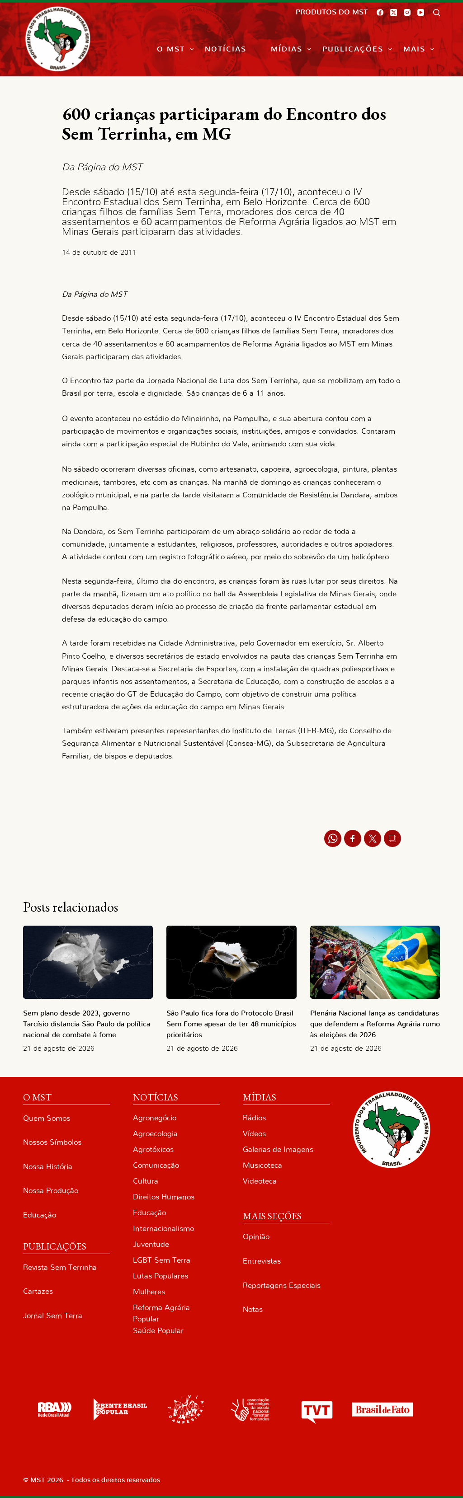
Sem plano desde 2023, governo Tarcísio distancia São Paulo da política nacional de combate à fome (86, 1024)
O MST (171, 49)
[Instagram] (407, 12)
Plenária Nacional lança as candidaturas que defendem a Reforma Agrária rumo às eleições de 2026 (375, 1024)
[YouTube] (420, 12)
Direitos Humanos (163, 1197)
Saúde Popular (158, 1330)
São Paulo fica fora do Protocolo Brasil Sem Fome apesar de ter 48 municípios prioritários (231, 1024)
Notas (253, 1309)
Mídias (286, 49)
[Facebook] (380, 12)
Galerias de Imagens (278, 1149)
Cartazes (38, 1291)
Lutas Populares (160, 1276)
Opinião (256, 1237)
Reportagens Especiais (282, 1285)
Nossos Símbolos (52, 1142)
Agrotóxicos (153, 1149)
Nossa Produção (50, 1190)
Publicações (352, 49)
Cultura (145, 1181)
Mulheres (149, 1292)
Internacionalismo (163, 1228)
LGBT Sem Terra (161, 1260)
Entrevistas (262, 1261)
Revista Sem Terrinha (60, 1267)
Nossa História (47, 1166)
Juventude (151, 1244)
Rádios (254, 1118)
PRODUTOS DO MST (332, 12)
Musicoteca (262, 1165)
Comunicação (156, 1165)
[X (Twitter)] (393, 12)
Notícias (225, 49)
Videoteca (260, 1181)
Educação (39, 1215)
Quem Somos (46, 1118)
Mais (414, 49)
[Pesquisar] (436, 12)
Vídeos (254, 1134)
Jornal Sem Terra (52, 1316)
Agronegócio (154, 1118)
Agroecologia (155, 1134)
